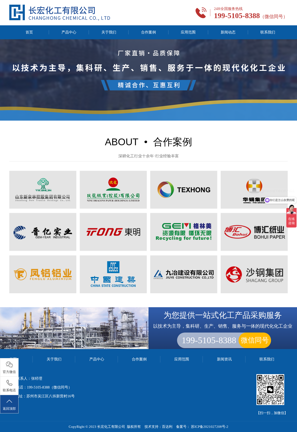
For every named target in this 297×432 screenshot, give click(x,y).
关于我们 (108, 32)
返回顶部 (9, 408)
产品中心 (68, 32)
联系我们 (267, 32)
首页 (29, 32)
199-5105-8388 (225, 340)
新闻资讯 (224, 359)
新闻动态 (228, 32)
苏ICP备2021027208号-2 (209, 427)
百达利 (167, 427)
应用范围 (188, 32)
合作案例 (148, 32)
